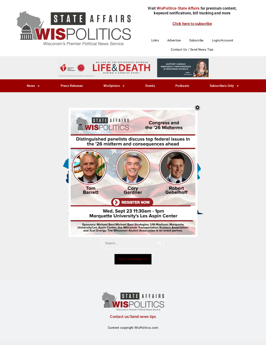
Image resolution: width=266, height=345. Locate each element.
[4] (133, 68)
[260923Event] (133, 172)
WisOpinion (111, 86)
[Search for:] (133, 243)
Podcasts (182, 86)
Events (150, 86)
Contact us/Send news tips (133, 316)
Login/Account (222, 40)
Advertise (174, 40)
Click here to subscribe (192, 23)
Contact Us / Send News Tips (192, 49)
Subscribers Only (222, 86)
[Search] (159, 243)
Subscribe (196, 40)
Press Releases (72, 86)
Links (155, 40)
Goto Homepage (131, 259)
